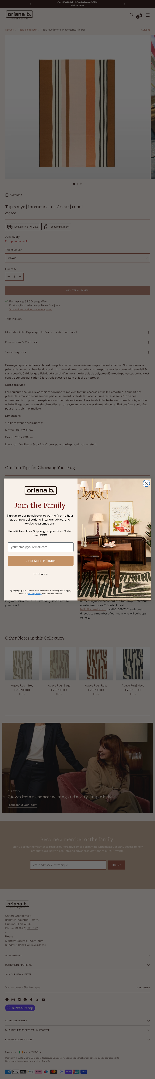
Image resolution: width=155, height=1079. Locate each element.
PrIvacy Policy (35, 593)
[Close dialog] (146, 483)
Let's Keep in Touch (41, 560)
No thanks (41, 574)
